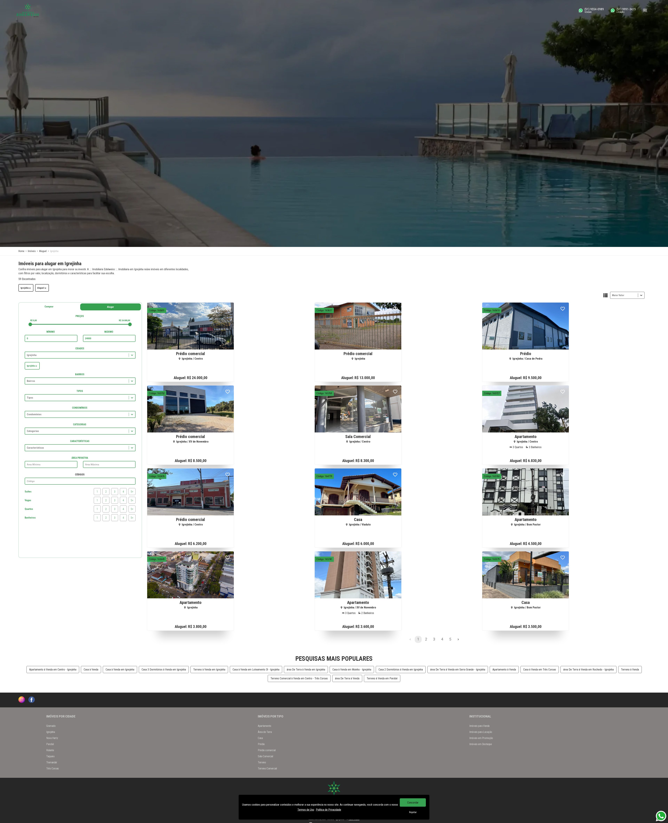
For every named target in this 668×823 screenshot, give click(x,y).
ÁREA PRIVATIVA (79, 457)
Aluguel (40, 288)
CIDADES (79, 348)
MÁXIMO (108, 331)
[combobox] (612, 295)
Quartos (29, 509)
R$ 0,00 (33, 320)
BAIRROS (79, 374)
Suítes (28, 491)
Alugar (110, 307)
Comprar (49, 306)
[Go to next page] (458, 639)
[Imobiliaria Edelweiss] (21, 700)
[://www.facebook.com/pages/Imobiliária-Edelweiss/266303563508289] (31, 700)
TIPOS (80, 391)
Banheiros (30, 517)
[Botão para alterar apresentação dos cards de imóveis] (605, 295)
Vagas (28, 500)
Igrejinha (25, 288)
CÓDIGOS (80, 474)
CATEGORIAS (79, 424)
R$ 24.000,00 (124, 320)
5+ (132, 491)
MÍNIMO (50, 331)
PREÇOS (79, 316)
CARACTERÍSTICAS (79, 441)
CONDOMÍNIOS (79, 407)
